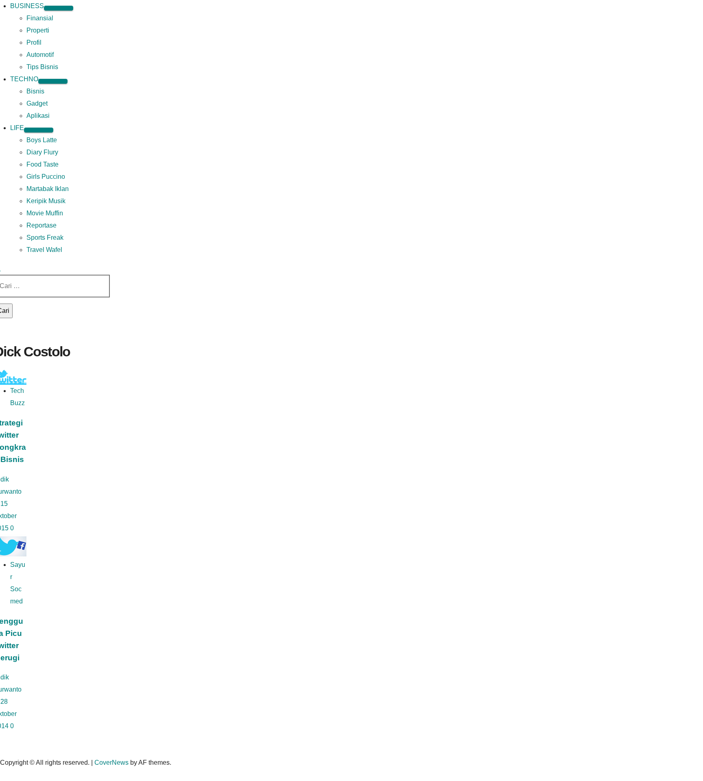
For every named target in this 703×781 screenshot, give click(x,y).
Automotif (40, 54)
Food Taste (42, 164)
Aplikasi (38, 115)
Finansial (39, 18)
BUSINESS (27, 5)
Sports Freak (44, 237)
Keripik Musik (45, 200)
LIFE (17, 127)
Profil (33, 42)
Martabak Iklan (47, 188)
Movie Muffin (44, 213)
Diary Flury (42, 152)
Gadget (37, 103)
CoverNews (111, 762)
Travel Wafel (44, 249)
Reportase (41, 225)
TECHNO (24, 79)
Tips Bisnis (42, 66)
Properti (37, 30)
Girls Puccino (45, 176)
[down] (58, 8)
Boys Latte (41, 140)
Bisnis (35, 91)
